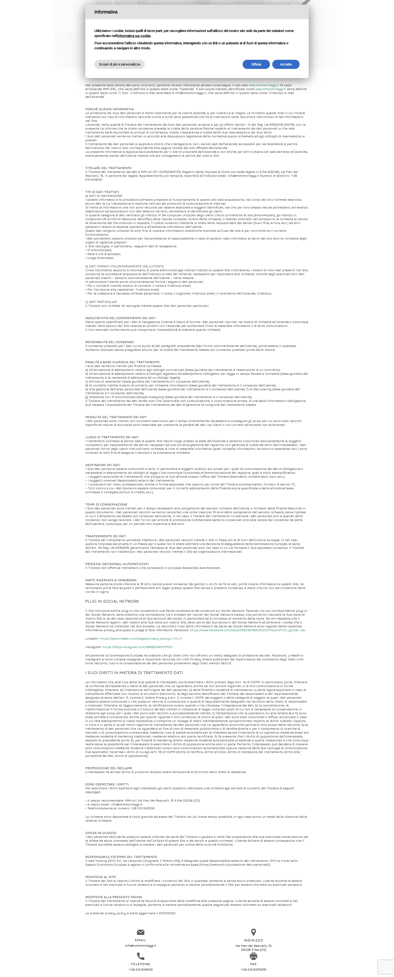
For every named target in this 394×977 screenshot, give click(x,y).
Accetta (286, 64)
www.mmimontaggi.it (264, 85)
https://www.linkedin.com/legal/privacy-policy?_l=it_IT (141, 638)
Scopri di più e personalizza (119, 64)
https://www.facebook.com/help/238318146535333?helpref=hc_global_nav (248, 630)
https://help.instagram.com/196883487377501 (137, 647)
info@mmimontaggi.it (140, 945)
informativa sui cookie (133, 36)
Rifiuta (256, 64)
